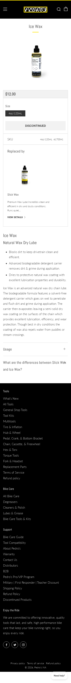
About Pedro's (12, 548)
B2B (6, 571)
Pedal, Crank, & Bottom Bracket (23, 438)
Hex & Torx (10, 450)
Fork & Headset (13, 461)
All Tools (8, 404)
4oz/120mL (15, 113)
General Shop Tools (15, 410)
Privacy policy (18, 663)
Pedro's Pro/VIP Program (18, 577)
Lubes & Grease (13, 513)
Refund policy (11, 478)
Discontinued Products (17, 599)
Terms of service (35, 663)
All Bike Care (11, 496)
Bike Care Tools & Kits (17, 519)
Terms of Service (13, 472)
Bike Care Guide (13, 537)
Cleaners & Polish (14, 507)
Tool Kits (8, 415)
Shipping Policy (12, 588)
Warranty (9, 554)
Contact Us (10, 560)
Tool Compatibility (14, 543)
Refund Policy (11, 594)
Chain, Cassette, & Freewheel (21, 444)
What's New (11, 398)
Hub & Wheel (12, 432)
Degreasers (10, 502)
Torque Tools (11, 455)
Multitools (9, 421)
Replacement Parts (15, 467)
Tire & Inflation (12, 427)
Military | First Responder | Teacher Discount (31, 582)
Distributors (10, 565)
